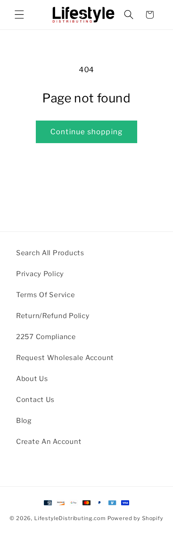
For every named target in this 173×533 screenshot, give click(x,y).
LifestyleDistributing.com (70, 518)
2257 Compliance (46, 337)
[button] (19, 14)
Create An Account (48, 441)
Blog (24, 420)
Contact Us (35, 400)
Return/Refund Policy (52, 316)
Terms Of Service (45, 295)
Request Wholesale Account (65, 358)
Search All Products (50, 253)
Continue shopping (86, 131)
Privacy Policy (40, 274)
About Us (32, 379)
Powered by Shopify (135, 518)
